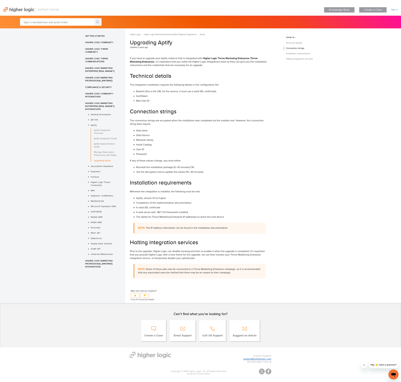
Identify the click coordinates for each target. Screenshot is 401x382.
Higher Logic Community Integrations (99, 95)
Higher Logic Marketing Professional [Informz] (99, 79)
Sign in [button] (394, 9)
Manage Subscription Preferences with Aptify (105, 153)
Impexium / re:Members (102, 195)
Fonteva (95, 176)
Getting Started (95, 35)
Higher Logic (135, 34)
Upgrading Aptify (102, 160)
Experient (95, 171)
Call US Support (212, 335)
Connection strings (295, 48)
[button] (135, 295)
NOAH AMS (96, 222)
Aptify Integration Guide (105, 138)
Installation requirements (298, 53)
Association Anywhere (102, 166)
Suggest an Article (245, 335)
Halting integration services (299, 59)
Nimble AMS (97, 217)
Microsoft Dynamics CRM (103, 206)
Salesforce (96, 238)
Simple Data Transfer (101, 243)
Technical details (294, 43)
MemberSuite (97, 201)
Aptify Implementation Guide (104, 145)
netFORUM (96, 211)
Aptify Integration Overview (102, 131)
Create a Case (373, 9)
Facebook (268, 371)
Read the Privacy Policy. (198, 374)
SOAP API (95, 248)
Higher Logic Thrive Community (96, 50)
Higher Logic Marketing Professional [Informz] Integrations (99, 263)
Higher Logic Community (99, 42)
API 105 (94, 119)
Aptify (94, 125)
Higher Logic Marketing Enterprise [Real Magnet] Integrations (100, 106)
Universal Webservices (102, 254)
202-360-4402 (254, 362)
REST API (95, 232)
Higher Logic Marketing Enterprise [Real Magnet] (100, 69)
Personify (95, 227)
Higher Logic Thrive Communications (96, 60)
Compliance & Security (98, 87)
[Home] (29, 11)
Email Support (182, 335)
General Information (101, 114)
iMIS (93, 190)
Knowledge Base (339, 9)
